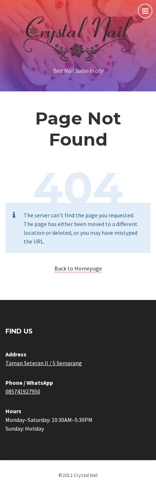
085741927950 (22, 391)
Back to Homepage (78, 268)
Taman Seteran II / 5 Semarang (43, 363)
